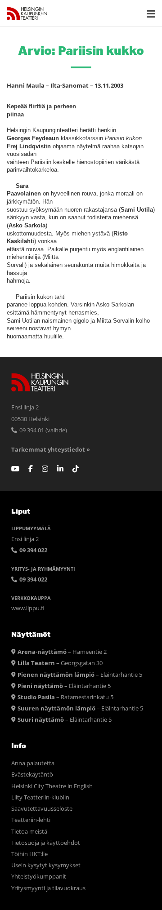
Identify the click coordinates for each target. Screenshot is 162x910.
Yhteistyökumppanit (38, 876)
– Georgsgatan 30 (60, 663)
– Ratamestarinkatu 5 (65, 697)
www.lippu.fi (28, 608)
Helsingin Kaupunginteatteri (27, 13)
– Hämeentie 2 (62, 652)
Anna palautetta (32, 763)
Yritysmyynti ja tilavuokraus (48, 888)
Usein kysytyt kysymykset (46, 865)
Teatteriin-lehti (30, 820)
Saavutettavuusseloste (41, 808)
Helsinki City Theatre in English (52, 786)
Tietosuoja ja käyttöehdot (45, 843)
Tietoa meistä (29, 831)
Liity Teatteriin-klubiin (40, 797)
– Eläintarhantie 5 (80, 675)
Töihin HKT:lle (29, 854)
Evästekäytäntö (32, 774)
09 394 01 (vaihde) (42, 430)
